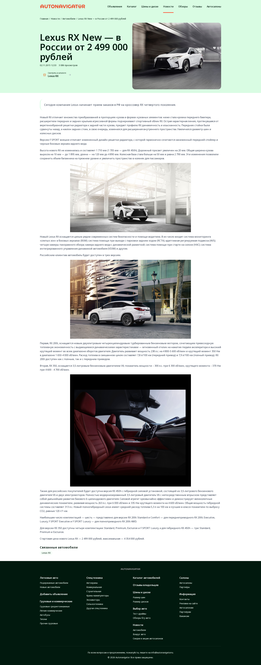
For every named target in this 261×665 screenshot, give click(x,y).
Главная (44, 18)
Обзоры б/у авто (142, 617)
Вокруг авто (139, 634)
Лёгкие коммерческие (51, 610)
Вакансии (184, 616)
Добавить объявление (54, 594)
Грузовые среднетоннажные (55, 606)
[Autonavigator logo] (62, 6)
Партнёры (184, 587)
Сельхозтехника (94, 604)
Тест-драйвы (139, 613)
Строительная (93, 591)
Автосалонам (186, 607)
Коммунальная (94, 587)
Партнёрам (185, 611)
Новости (55, 18)
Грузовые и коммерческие (56, 601)
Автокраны (92, 582)
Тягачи (43, 619)
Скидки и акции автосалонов (148, 638)
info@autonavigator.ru (162, 652)
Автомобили (68, 18)
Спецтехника (94, 577)
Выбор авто (140, 608)
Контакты (184, 599)
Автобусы (45, 614)
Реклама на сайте (188, 603)
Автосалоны (185, 582)
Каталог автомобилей (146, 577)
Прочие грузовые (49, 623)
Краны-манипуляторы (97, 595)
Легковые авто (49, 577)
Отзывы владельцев (145, 585)
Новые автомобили (50, 587)
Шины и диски (141, 592)
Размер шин (139, 597)
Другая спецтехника (97, 608)
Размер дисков (140, 601)
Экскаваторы (93, 599)
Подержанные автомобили (54, 582)
